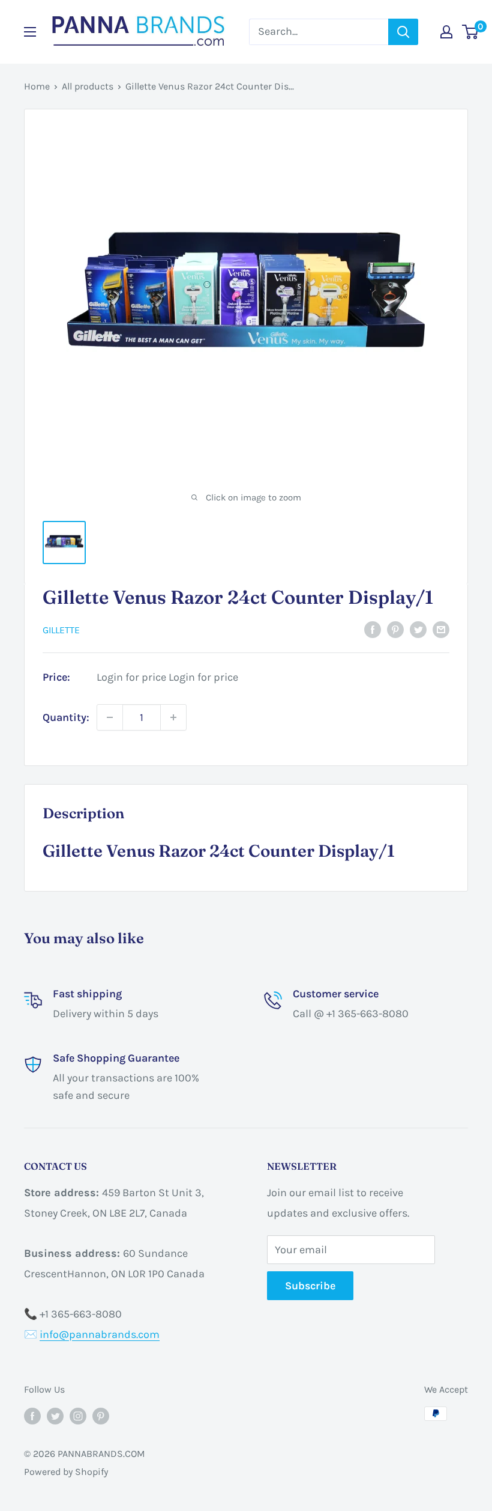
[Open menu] (30, 32)
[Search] (403, 32)
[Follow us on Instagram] (78, 1415)
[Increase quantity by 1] (173, 717)
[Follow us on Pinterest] (100, 1415)
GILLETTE (61, 630)
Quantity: (66, 717)
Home (37, 86)
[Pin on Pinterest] (395, 629)
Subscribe (310, 1285)
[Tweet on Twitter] (418, 629)
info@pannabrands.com (100, 1334)
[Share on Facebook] (372, 629)
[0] (470, 32)
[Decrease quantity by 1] (109, 717)
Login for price (131, 677)
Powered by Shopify (66, 1471)
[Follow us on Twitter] (55, 1415)
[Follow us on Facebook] (32, 1415)
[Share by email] (441, 629)
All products (87, 86)
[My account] (446, 31)
